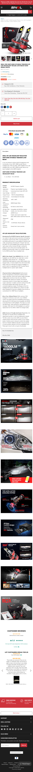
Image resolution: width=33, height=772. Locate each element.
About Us (10, 762)
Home (2, 18)
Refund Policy (13, 764)
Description (5, 151)
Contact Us (16, 762)
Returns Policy (5, 764)
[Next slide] (31, 58)
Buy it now (16, 124)
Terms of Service (16, 766)
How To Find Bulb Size (8, 330)
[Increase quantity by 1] (14, 113)
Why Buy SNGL (6, 335)
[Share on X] (5, 107)
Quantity (3, 110)
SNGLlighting (5, 72)
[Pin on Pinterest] (11, 107)
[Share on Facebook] (2, 107)
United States (16, 752)
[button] (3, 58)
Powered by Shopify (16, 769)
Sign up (24, 745)
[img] (16, 653)
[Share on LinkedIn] (8, 107)
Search (5, 762)
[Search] (30, 12)
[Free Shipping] (10, 701)
